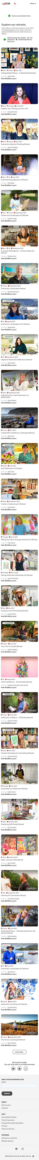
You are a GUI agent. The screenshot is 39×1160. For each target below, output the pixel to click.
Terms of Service (8, 1129)
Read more (10, 41)
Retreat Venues (7, 1141)
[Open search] (15, 4)
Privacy (4, 1126)
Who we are (6, 1105)
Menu (32, 4)
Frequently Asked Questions (13, 1123)
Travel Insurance (8, 1120)
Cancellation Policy (9, 1117)
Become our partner (9, 1138)
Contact (5, 1108)
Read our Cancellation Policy (21, 16)
